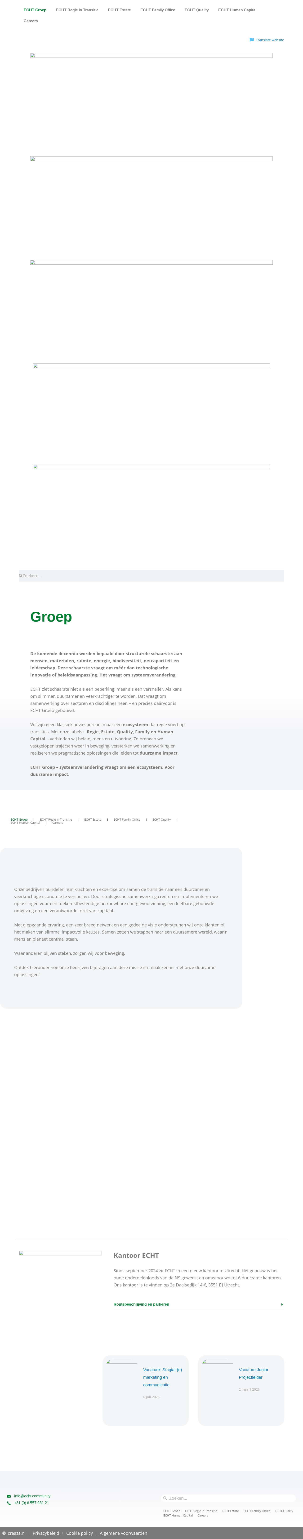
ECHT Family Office (157, 10)
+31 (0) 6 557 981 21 (31, 1503)
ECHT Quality (197, 10)
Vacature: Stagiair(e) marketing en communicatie (162, 1377)
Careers (31, 21)
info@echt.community (32, 1496)
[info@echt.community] (9, 1496)
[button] (199, 1306)
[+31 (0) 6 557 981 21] (9, 1503)
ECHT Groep (35, 10)
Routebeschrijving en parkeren (141, 1304)
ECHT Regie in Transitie (77, 10)
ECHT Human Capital (237, 10)
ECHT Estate (119, 10)
